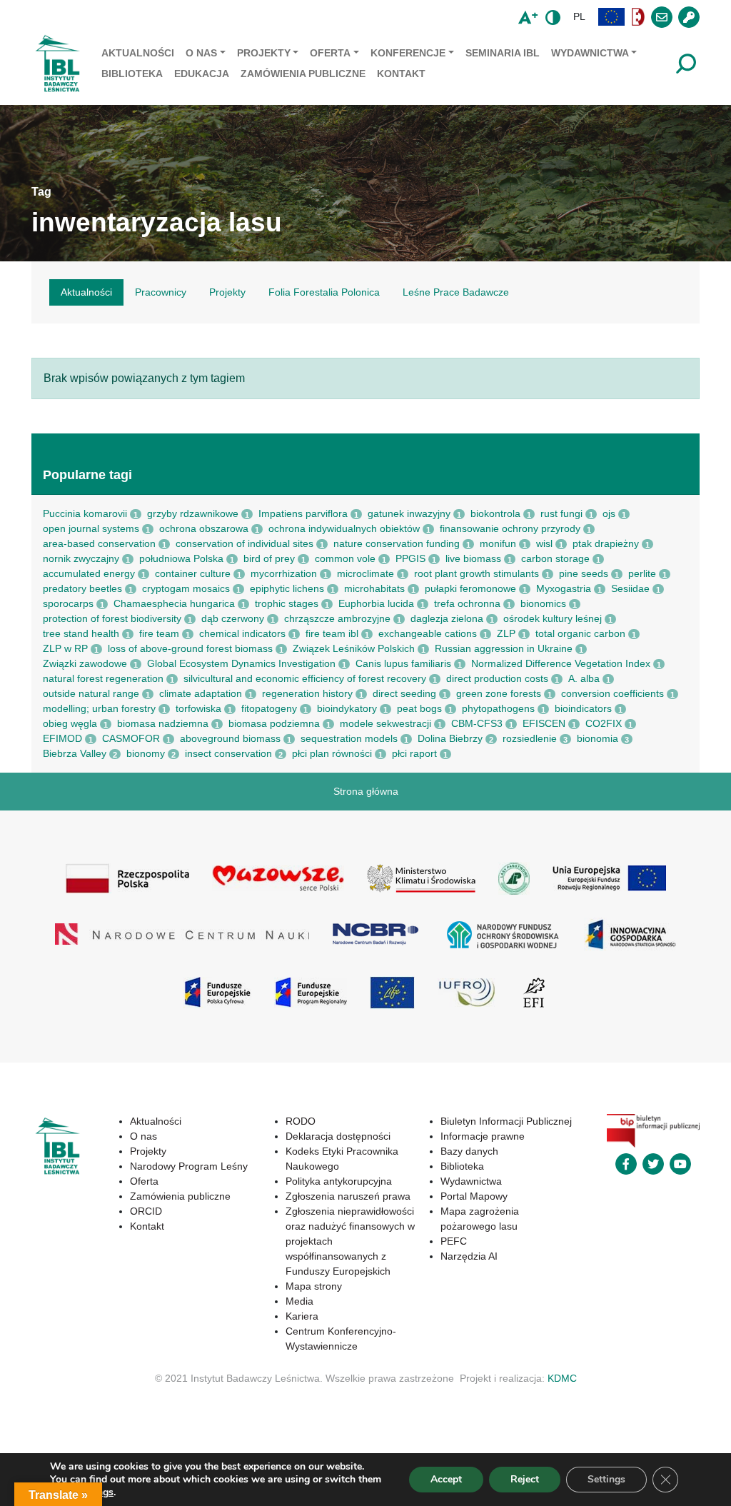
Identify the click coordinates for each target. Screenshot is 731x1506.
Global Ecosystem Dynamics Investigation (241, 663)
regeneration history (307, 693)
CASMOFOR (131, 738)
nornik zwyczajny (81, 558)
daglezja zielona (446, 618)
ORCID (146, 1211)
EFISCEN (544, 723)
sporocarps (68, 603)
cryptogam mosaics (186, 588)
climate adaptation (200, 693)
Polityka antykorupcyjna (339, 1181)
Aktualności (137, 53)
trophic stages (286, 603)
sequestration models (349, 738)
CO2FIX (603, 723)
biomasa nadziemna (162, 723)
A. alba (584, 678)
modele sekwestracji (385, 723)
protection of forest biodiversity (112, 618)
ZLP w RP (65, 648)
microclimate (365, 573)
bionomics (543, 603)
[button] (612, 16)
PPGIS (410, 558)
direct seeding (404, 693)
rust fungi (561, 513)
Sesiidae (630, 588)
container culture (193, 573)
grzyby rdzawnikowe (192, 513)
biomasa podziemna (274, 723)
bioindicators (583, 708)
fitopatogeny (269, 708)
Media (299, 1301)
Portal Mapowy (474, 1196)
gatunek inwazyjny (409, 513)
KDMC (562, 1378)
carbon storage (555, 558)
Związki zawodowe (85, 663)
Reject (524, 1479)
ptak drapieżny (606, 543)
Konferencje (407, 53)
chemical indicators (242, 633)
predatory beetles (82, 588)
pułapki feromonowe (470, 588)
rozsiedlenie (530, 738)
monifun (498, 543)
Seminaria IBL (502, 53)
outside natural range (91, 693)
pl (579, 16)
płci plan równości (332, 753)
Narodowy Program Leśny (189, 1166)
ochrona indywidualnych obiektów (344, 528)
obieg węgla (70, 723)
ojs (609, 513)
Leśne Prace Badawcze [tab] (456, 292)
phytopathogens (498, 708)
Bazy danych (469, 1151)
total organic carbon (580, 633)
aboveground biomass (230, 738)
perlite (642, 573)
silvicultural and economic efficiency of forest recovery (304, 678)
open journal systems (91, 528)
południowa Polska (181, 558)
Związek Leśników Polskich (354, 648)
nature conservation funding (396, 543)
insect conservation (228, 753)
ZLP (506, 633)
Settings (606, 1479)
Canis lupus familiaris (403, 663)
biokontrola (495, 513)
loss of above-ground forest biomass (190, 648)
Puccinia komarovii (85, 513)
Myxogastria (563, 588)
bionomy (145, 753)
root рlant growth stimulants (476, 573)
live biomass (473, 558)
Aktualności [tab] (86, 292)
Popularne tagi (87, 475)
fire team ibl (332, 633)
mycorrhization (284, 573)
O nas (201, 53)
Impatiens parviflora (303, 513)
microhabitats (374, 588)
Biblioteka (132, 73)
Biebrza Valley (74, 753)
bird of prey (269, 558)
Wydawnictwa (590, 53)
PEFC (453, 1241)
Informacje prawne (482, 1136)
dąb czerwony (232, 618)
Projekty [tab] (227, 292)
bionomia (597, 738)
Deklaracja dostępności (338, 1136)
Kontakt (401, 73)
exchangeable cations (427, 633)
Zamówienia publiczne (303, 73)
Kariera (302, 1316)
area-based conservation (99, 543)
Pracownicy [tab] (160, 292)
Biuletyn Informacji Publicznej (506, 1121)
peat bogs (419, 708)
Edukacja (201, 73)
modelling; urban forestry (99, 708)
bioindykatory (347, 708)
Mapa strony (314, 1286)
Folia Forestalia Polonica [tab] (324, 292)
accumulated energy (89, 573)
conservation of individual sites (244, 543)
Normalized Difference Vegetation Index (560, 663)
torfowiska (198, 708)
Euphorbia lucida (376, 603)
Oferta (330, 53)
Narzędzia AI (469, 1256)
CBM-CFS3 (477, 723)
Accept (446, 1479)
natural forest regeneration (103, 678)
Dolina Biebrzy (450, 738)
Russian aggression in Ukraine (504, 648)
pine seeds (583, 573)
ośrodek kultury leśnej (552, 618)
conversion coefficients (612, 693)
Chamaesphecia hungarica (174, 603)
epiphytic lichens (287, 588)
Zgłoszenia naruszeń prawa (348, 1196)
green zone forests (498, 693)
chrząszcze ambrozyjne (337, 618)
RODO (301, 1121)
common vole (345, 558)
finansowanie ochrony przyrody (510, 528)
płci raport (414, 753)
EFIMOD (62, 738)
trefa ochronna (467, 603)
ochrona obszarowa (203, 528)
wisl (544, 543)
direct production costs (497, 678)
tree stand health (81, 633)
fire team (159, 633)
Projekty (264, 53)
